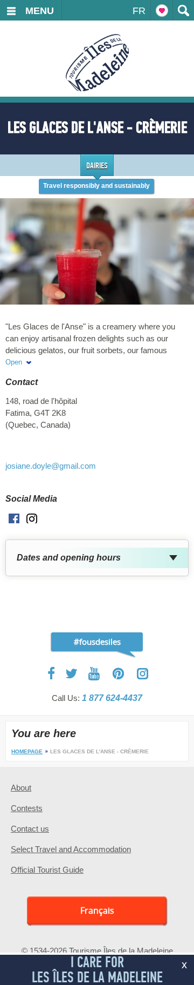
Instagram (142, 674)
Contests (27, 808)
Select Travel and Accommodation (71, 849)
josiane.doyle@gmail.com (50, 465)
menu (39, 10)
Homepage (27, 751)
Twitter (71, 673)
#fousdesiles (97, 641)
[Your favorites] (161, 10)
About (21, 787)
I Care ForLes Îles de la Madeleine (97, 969)
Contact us (30, 828)
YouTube (95, 674)
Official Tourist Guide (47, 869)
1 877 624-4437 (112, 698)
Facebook (52, 673)
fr (139, 10)
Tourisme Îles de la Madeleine (97, 62)
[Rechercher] (183, 10)
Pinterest (119, 674)
